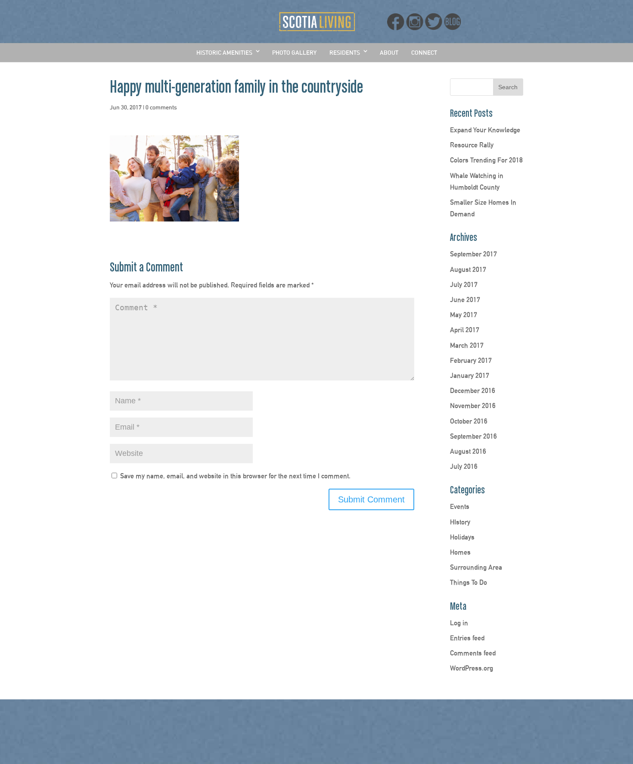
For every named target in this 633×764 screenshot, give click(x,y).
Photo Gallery (294, 52)
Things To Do (468, 582)
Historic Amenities (224, 52)
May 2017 (463, 315)
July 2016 (464, 466)
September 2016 (473, 436)
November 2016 (473, 406)
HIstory (460, 522)
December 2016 (472, 391)
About (389, 52)
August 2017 (468, 269)
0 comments (161, 107)
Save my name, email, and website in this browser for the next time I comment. (235, 476)
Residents (344, 52)
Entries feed (467, 638)
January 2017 (469, 375)
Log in (459, 623)
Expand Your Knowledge (485, 130)
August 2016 (468, 451)
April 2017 (464, 330)
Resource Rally (471, 145)
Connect (424, 52)
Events (459, 506)
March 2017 (467, 345)
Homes (460, 552)
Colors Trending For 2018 (486, 160)
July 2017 (464, 285)
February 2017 (471, 360)
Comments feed (473, 653)
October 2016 (468, 421)
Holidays (462, 537)
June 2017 (465, 300)
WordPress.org (471, 668)
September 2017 (473, 254)
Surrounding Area (476, 567)
